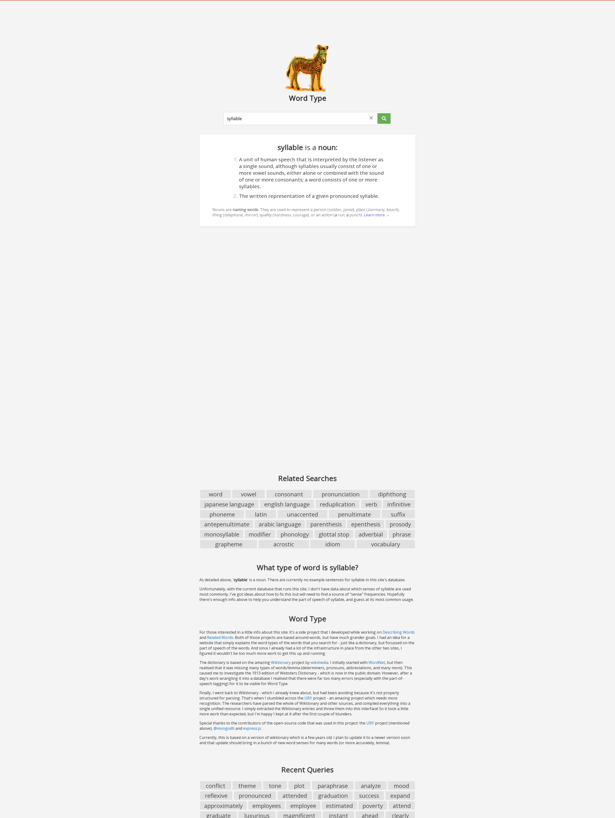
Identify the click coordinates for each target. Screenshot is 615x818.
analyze (371, 786)
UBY (308, 698)
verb (371, 504)
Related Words (220, 637)
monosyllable (221, 534)
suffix (398, 514)
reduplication (337, 504)
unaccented (302, 514)
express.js (252, 728)
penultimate (354, 514)
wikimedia (319, 662)
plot (299, 786)
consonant (289, 494)
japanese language (229, 504)
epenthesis (365, 524)
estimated (339, 806)
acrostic (283, 544)
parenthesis (326, 524)
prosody (400, 524)
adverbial (371, 534)
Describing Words (398, 632)
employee (303, 806)
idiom (332, 544)
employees (266, 806)
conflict (215, 786)
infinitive (399, 504)
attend (402, 806)
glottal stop (334, 534)
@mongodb (224, 728)
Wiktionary (281, 662)
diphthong (392, 494)
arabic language (280, 524)
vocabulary (385, 544)
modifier (260, 534)
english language (287, 504)
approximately (223, 806)
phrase (402, 534)
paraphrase (333, 786)
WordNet (377, 662)
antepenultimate (226, 524)
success (369, 795)
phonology (295, 534)
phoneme (222, 514)
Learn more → (377, 215)
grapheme (228, 544)
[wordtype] (307, 68)
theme (247, 786)
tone (275, 786)
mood (401, 786)
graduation (333, 795)
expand (400, 795)
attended (295, 795)
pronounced (255, 795)
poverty (373, 806)
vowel (248, 494)
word (215, 494)
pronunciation (341, 494)
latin (261, 514)
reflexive (216, 795)
